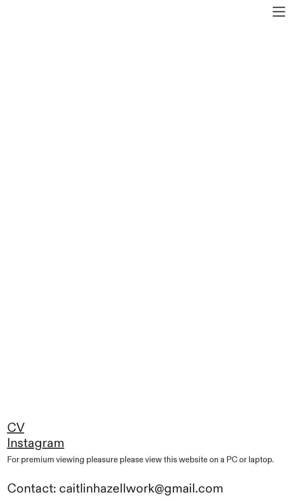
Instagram (35, 443)
